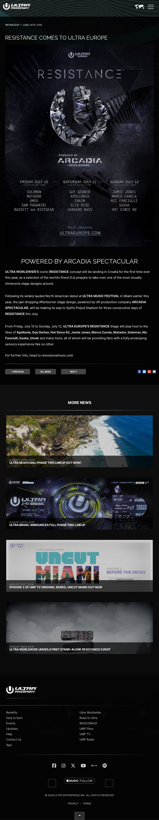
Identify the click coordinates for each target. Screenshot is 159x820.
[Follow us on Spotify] (104, 765)
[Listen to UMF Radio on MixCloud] (94, 765)
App (9, 745)
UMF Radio (87, 739)
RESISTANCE (88, 723)
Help (9, 734)
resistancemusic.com (57, 355)
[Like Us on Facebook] (54, 765)
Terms (87, 803)
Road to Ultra (88, 718)
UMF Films (86, 728)
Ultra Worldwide (90, 712)
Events (10, 723)
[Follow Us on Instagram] (63, 765)
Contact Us (13, 739)
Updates (12, 728)
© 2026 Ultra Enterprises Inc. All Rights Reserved (79, 795)
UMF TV (85, 734)
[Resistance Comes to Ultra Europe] (79, 246)
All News (45, 371)
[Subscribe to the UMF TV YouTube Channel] (83, 765)
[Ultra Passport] (17, 6)
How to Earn (14, 718)
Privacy (73, 803)
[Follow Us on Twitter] (73, 765)
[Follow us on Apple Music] (79, 781)
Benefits (11, 712)
